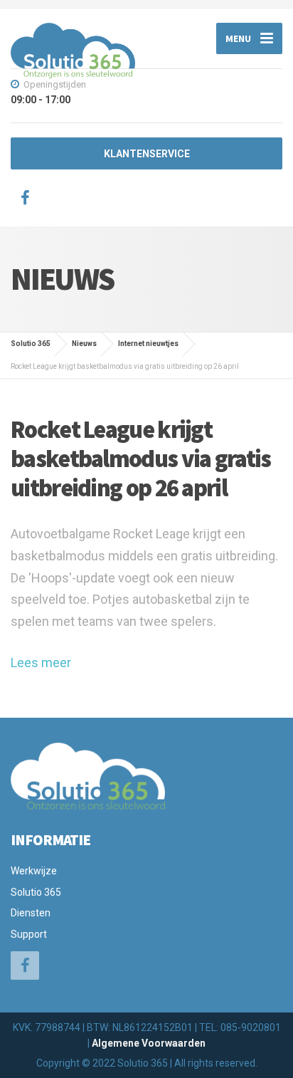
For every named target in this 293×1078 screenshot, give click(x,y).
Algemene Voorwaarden (149, 1043)
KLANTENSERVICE (147, 153)
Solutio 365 (36, 892)
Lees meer (41, 662)
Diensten (30, 913)
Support (29, 934)
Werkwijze (34, 870)
